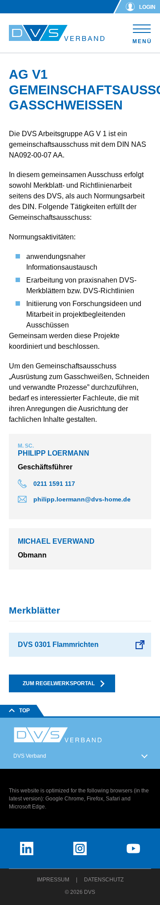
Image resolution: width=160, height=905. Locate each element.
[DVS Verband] (56, 33)
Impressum (53, 880)
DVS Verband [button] (29, 756)
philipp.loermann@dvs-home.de (82, 499)
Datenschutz (104, 880)
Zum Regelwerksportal (59, 683)
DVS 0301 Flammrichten (58, 644)
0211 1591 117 (54, 483)
